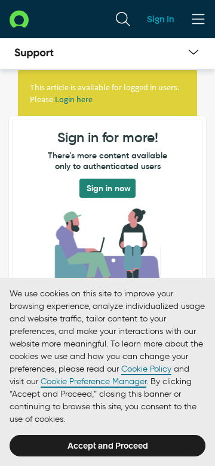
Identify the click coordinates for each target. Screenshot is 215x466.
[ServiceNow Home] (19, 18)
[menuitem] (123, 19)
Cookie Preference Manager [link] (93, 381)
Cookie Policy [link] (146, 369)
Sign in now (109, 188)
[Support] (34, 54)
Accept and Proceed (107, 445)
